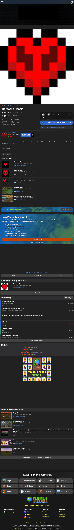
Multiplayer (19, 310)
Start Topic (69, 298)
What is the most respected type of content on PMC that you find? (24, 315)
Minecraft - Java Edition (7, 337)
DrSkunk (70, 310)
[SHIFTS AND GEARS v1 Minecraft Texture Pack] (6, 451)
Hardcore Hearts (19, 162)
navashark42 (19, 199)
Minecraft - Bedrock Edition (8, 310)
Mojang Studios (30, 528)
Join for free (37, 239)
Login (42, 242)
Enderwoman (17, 440)
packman (18, 191)
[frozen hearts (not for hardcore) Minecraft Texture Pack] (7, 198)
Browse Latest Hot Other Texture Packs (37, 457)
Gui (4, 154)
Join (63, 209)
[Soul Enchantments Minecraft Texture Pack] (6, 424)
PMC (3, 317)
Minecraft (17, 528)
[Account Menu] (72, 2)
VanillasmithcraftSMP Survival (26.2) (13, 308)
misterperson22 (19, 416)
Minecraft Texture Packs (32, 272)
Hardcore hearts (18, 179)
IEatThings (18, 174)
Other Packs (17, 106)
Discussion (8, 317)
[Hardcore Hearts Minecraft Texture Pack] (7, 164)
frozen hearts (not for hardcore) (23, 196)
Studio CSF (17, 435)
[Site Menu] (2, 2)
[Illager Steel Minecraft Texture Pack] (6, 415)
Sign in (69, 209)
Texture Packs (8, 106)
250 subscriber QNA (8, 301)
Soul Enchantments (18, 421)
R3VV (17, 182)
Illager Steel (16, 413)
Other (8, 154)
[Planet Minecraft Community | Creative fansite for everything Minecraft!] (37, 500)
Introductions (9, 324)
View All (37, 293)
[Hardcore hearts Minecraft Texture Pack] (7, 181)
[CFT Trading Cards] (37, 381)
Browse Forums (37, 340)
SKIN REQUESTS (7, 329)
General (11, 303)
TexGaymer (70, 323)
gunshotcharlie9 (20, 165)
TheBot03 (17, 443)
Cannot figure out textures (10, 335)
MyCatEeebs (12, 133)
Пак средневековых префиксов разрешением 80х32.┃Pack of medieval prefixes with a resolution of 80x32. (42, 430)
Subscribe (26, 135)
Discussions (5, 303)
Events (7, 330)
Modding (17, 337)
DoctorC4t (17, 452)
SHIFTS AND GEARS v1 (19, 448)
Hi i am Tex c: (6, 322)
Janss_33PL (70, 317)
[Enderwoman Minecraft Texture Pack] (6, 442)
